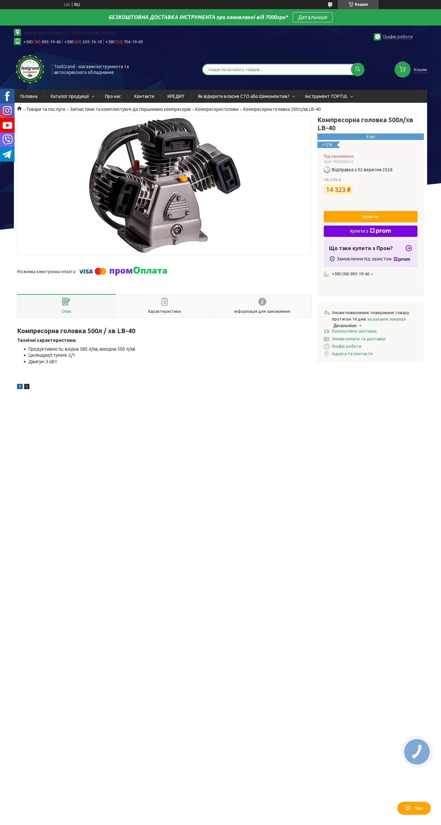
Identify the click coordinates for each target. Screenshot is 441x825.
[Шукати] (357, 69)
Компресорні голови (217, 109)
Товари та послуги (45, 109)
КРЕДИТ (176, 96)
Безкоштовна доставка (354, 331)
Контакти (144, 96)
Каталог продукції (70, 96)
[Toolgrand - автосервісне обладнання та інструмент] (30, 69)
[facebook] (20, 387)
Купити (370, 216)
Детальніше (312, 17)
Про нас (113, 96)
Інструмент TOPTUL (326, 96)
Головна (28, 96)
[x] (26, 387)
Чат (419, 808)
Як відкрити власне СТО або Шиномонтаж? (244, 96)
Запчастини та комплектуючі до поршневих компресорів (130, 109)
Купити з (359, 231)
